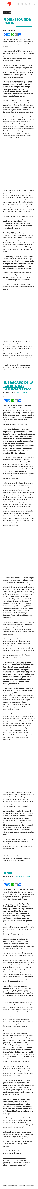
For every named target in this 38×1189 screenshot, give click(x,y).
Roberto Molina (21, 392)
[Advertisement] (19, 165)
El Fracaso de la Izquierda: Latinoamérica (18, 385)
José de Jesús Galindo (24, 26)
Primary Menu (4, 3)
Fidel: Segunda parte (17, 21)
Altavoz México (9, 4)
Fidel (8, 873)
